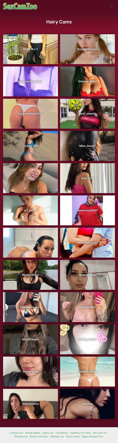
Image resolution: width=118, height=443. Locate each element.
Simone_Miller (87, 81)
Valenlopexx (30, 403)
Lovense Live (16, 432)
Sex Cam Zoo (100, 432)
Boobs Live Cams (39, 436)
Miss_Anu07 (87, 145)
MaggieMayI (87, 307)
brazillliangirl (30, 339)
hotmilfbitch (30, 242)
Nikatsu (87, 403)
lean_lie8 (87, 178)
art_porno (30, 210)
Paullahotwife (87, 371)
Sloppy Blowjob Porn (92, 436)
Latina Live (47, 432)
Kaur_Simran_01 (87, 242)
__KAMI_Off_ (30, 145)
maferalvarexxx (30, 307)
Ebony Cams (73, 436)
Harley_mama (87, 339)
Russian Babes (32, 432)
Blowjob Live (21, 436)
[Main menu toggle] (111, 6)
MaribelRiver (30, 274)
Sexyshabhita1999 (30, 113)
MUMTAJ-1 (30, 49)
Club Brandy (61, 432)
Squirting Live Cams (80, 432)
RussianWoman (87, 49)
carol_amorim (87, 113)
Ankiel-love (30, 371)
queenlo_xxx (87, 274)
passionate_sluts (30, 81)
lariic (30, 178)
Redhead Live (57, 436)
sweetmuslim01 (87, 210)
